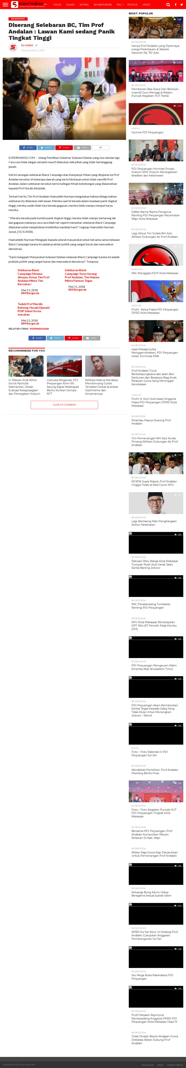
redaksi (29, 45)
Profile (132, 4)
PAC (119, 4)
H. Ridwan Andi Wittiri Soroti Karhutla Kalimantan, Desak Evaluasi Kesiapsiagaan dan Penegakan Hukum (24, 386)
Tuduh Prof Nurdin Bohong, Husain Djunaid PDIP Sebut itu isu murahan (34, 309)
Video (146, 4)
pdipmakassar (39, 328)
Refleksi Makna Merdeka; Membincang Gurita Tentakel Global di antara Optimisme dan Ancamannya (101, 386)
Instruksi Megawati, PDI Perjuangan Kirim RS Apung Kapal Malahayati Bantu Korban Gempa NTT (63, 386)
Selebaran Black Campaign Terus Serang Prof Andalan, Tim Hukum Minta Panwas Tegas (82, 275)
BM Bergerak (103, 4)
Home (57, 4)
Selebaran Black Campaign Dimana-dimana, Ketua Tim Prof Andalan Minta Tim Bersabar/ (34, 277)
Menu (160, 1065)
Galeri (70, 4)
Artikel (84, 4)
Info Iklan (148, 1065)
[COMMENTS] (101, 146)
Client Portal (175, 1065)
